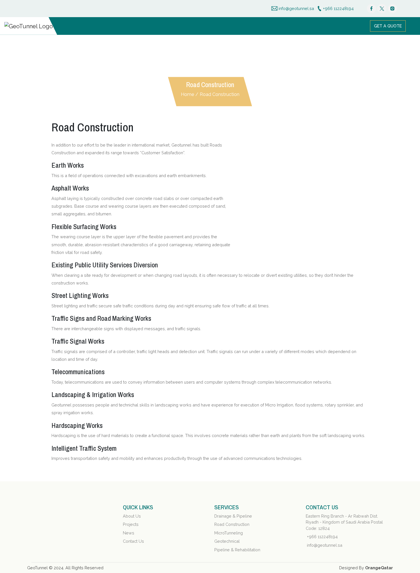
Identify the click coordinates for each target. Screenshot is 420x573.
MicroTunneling (228, 532)
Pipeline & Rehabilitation (237, 549)
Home (187, 94)
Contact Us (133, 541)
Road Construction (219, 94)
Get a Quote (388, 25)
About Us (132, 516)
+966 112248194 (322, 536)
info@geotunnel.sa (324, 545)
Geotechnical (227, 541)
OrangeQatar (379, 567)
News (128, 532)
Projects (131, 524)
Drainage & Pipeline (233, 516)
